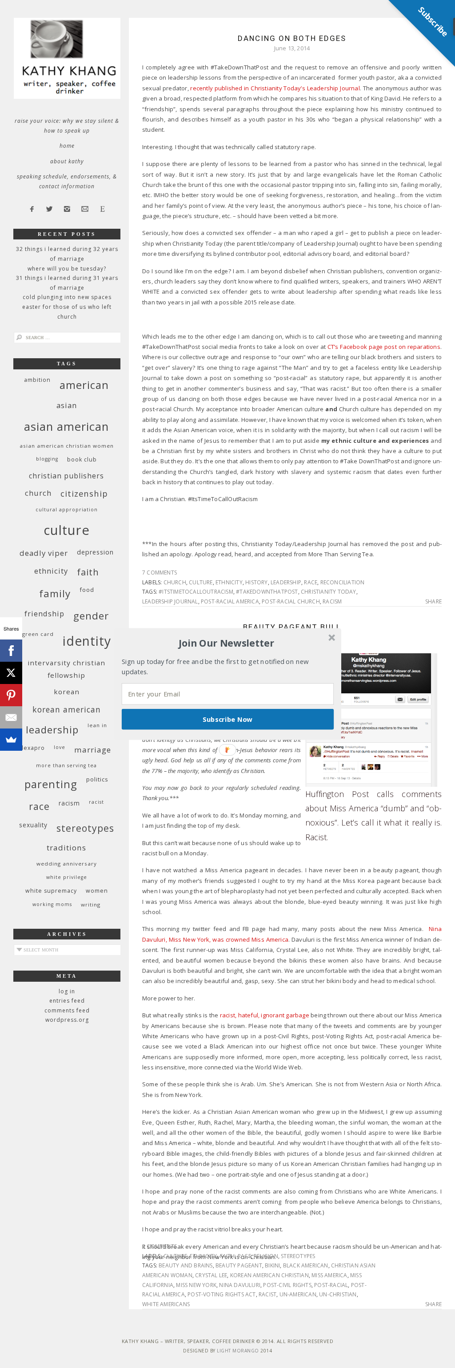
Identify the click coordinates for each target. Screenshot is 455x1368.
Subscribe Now (227, 719)
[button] (226, 643)
